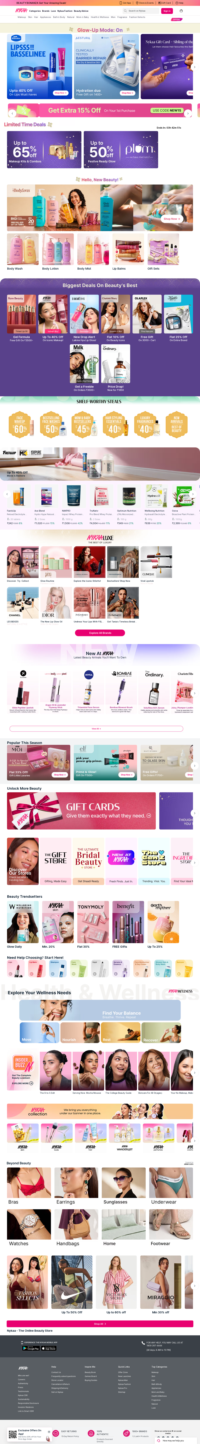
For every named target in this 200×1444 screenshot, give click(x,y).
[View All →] (100, 730)
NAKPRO (66, 511)
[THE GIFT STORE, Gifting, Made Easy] (55, 861)
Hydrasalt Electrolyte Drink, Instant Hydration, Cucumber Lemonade (156, 514)
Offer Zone (123, 1372)
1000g (179, 519)
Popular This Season (24, 743)
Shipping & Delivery (59, 1388)
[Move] (32, 1033)
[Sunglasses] (124, 1187)
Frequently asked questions (63, 1376)
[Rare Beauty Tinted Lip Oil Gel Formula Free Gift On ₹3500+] (21, 314)
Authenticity (23, 1383)
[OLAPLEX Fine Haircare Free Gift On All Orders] (147, 314)
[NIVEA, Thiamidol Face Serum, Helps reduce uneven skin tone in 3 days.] (88, 691)
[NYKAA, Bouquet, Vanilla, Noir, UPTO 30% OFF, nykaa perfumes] (159, 1137)
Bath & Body (157, 1384)
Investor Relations (26, 1407)
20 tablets (15, 519)
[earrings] (76, 1187)
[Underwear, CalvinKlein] (171, 1187)
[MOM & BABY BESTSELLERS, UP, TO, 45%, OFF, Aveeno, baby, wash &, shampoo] (84, 424)
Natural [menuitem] (70, 17)
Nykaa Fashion (64, 11)
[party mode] (100, 28)
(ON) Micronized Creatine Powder (125, 514)
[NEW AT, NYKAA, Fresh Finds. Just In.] (121, 861)
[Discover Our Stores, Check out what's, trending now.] (23, 861)
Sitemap (121, 1392)
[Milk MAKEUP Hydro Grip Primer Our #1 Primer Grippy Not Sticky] (84, 363)
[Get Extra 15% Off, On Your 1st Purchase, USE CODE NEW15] (100, 110)
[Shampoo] (58, 968)
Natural (155, 1404)
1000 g (69, 519)
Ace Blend (40, 511)
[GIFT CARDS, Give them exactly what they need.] (81, 810)
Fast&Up (11, 511)
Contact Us (56, 1372)
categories (35, 11)
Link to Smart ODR (26, 1411)
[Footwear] (171, 1228)
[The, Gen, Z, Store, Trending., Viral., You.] (154, 861)
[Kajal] (100, 968)
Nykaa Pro (122, 1388)
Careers (21, 1379)
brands (45, 11)
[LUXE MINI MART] (23, 562)
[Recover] (167, 1033)
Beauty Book (90, 1372)
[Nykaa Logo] (21, 10)
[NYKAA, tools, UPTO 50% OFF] (57, 1137)
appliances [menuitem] (45, 17)
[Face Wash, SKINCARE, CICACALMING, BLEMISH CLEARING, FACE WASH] (79, 968)
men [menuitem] (113, 17)
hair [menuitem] (36, 17)
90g (150, 519)
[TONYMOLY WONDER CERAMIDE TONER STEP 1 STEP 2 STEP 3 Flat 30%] (93, 922)
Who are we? (23, 1375)
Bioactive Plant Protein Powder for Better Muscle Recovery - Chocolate (183, 514)
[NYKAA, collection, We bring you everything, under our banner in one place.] (100, 1111)
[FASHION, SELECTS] (27, 1282)
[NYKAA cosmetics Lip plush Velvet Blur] (52, 314)
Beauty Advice (81, 11)
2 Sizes (41, 519)
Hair (153, 1380)
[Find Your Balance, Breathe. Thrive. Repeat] (122, 1011)
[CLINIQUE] (156, 562)
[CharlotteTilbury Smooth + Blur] (115, 314)
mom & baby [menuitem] (82, 17)
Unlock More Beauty (24, 788)
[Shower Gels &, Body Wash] (163, 968)
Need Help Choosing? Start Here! (35, 957)
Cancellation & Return (60, 1384)
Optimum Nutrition (126, 511)
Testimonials (23, 1391)
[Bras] (29, 1187)
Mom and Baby (158, 1392)
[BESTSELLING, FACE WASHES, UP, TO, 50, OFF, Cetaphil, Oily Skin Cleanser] (52, 424)
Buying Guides (91, 1380)
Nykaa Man (123, 1380)
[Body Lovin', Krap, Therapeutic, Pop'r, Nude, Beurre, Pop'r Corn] (128, 249)
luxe (53, 11)
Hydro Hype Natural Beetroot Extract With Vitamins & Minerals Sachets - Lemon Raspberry (45, 514)
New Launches (124, 1376)
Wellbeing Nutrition (154, 511)
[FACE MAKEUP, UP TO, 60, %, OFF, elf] (21, 424)
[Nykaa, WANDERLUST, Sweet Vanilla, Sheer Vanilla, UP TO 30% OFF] (125, 1137)
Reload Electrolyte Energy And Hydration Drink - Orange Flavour (18, 514)
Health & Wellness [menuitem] (100, 17)
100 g (123, 519)
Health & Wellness (159, 1396)
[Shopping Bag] (181, 11)
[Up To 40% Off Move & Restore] (100, 464)
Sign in (167, 11)
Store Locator (57, 1380)
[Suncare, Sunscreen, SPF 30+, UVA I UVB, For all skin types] (184, 968)
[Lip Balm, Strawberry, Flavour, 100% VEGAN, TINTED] (37, 968)
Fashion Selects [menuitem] (137, 17)
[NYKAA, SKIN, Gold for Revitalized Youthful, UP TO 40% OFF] (23, 1137)
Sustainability (23, 1399)
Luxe (154, 1408)
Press (20, 1387)
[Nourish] (77, 1033)
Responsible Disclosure (28, 1403)
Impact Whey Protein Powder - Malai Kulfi (72, 514)
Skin (153, 1376)
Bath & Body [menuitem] (59, 17)
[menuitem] (176, 19)
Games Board (91, 1376)
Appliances (156, 1388)
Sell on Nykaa (57, 1392)
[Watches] (29, 1228)
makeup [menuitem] (22, 17)
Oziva (175, 511)
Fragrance (156, 1400)
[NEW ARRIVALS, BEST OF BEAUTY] (178, 424)
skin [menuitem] (30, 17)
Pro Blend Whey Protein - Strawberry (101, 514)
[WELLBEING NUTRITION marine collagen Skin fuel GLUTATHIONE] (23, 922)
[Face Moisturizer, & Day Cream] (142, 968)
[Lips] (16, 968)
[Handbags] (76, 1228)
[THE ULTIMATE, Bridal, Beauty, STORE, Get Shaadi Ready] (88, 861)
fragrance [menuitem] (122, 17)
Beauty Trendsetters (24, 896)
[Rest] (122, 1033)
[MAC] (123, 603)
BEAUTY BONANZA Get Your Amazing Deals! (41, 2)
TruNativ (94, 511)
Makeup (155, 1372)
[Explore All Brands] (100, 636)
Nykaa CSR (23, 1395)
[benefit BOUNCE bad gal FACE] (128, 922)
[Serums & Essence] (121, 968)
